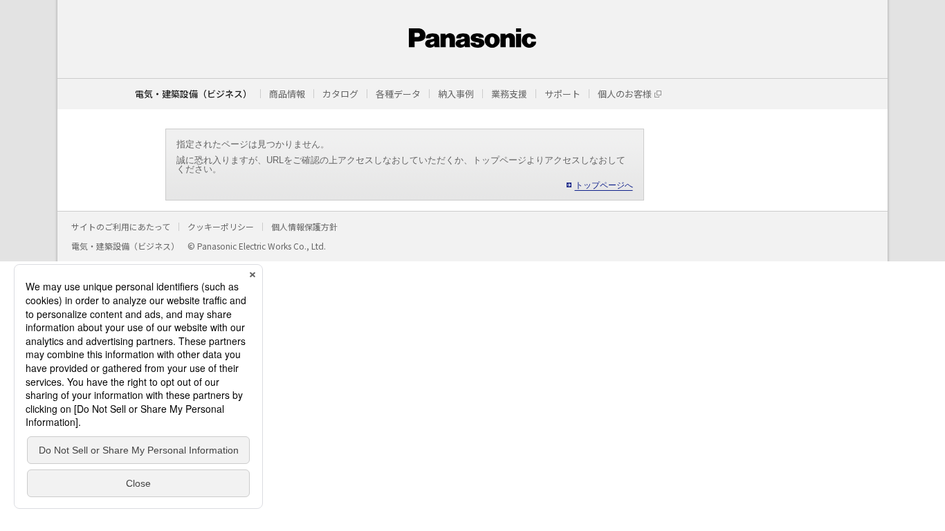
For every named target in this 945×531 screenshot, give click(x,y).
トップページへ (604, 185)
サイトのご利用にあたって (120, 226)
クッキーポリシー (220, 226)
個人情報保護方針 (304, 226)
